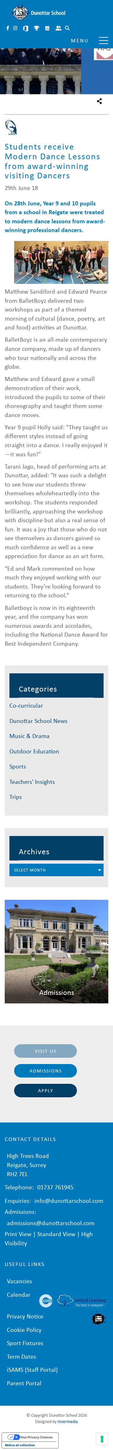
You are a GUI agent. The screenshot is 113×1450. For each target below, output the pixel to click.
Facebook (8, 29)
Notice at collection (20, 1445)
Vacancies (19, 1281)
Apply (45, 1090)
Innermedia (67, 1421)
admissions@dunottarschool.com (50, 1223)
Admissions (46, 1070)
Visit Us (45, 1050)
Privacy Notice (25, 1316)
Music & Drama (29, 735)
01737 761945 (55, 1187)
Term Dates (21, 1356)
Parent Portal (59, 29)
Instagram (16, 29)
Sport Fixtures (25, 1343)
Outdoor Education (34, 751)
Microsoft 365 (26, 29)
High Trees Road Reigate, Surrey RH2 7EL (28, 1164)
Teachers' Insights (32, 781)
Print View (18, 1234)
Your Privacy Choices (36, 1437)
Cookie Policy (24, 1329)
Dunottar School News (38, 720)
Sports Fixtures (37, 29)
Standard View (56, 1234)
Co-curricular (26, 705)
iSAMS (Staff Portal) (32, 1369)
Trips (15, 796)
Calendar (48, 29)
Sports (17, 766)
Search (68, 29)
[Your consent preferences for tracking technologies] (102, 1439)
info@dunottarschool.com (69, 1200)
